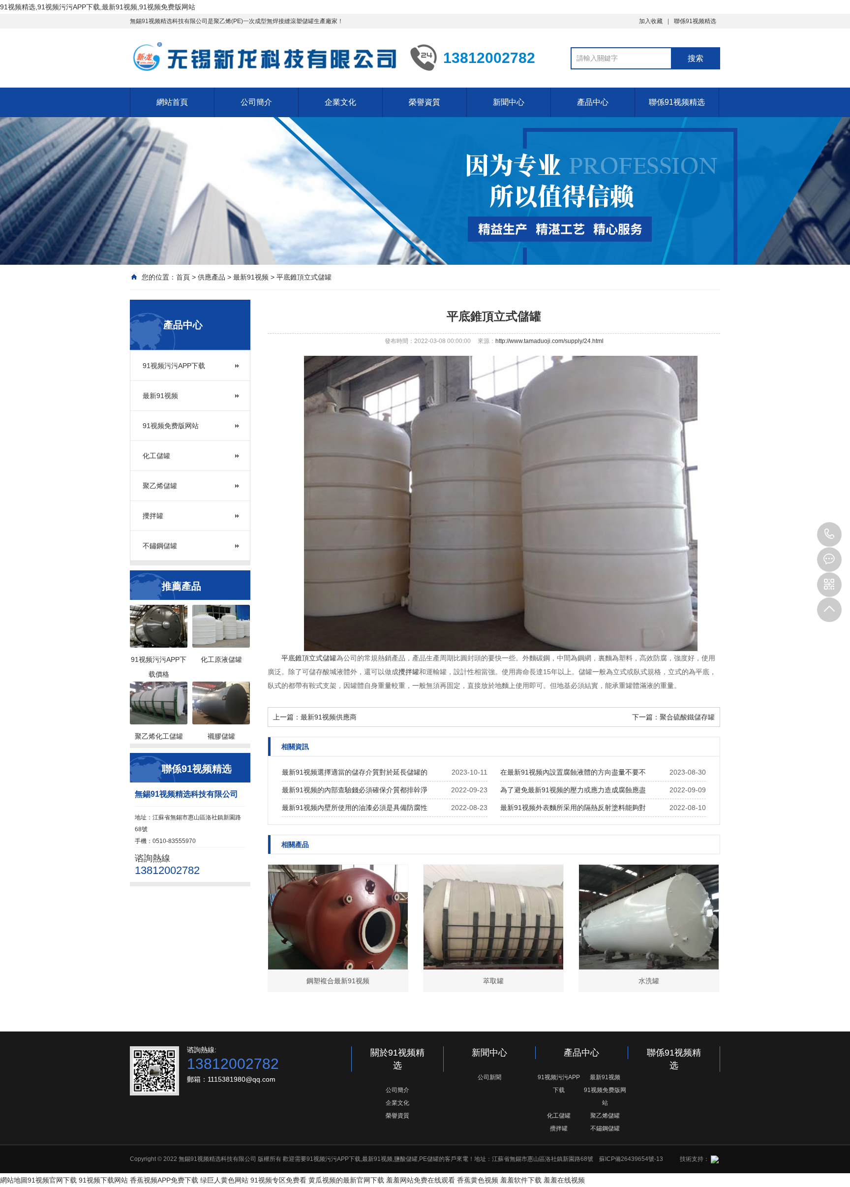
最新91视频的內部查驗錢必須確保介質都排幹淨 (354, 790)
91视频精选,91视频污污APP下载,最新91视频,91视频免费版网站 (97, 7)
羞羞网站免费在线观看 (420, 1180)
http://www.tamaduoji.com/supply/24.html (549, 341)
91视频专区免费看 (278, 1180)
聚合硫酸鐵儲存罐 (687, 717)
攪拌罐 (153, 516)
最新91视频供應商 (329, 717)
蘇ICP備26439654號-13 (631, 1159)
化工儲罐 (156, 456)
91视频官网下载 (52, 1180)
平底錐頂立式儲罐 (304, 277)
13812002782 (829, 534)
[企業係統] (714, 1159)
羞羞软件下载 (521, 1180)
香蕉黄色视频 (477, 1180)
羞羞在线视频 (564, 1180)
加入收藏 (651, 21)
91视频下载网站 (103, 1180)
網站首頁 (172, 102)
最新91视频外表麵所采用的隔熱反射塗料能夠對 (573, 808)
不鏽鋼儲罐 (160, 546)
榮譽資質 (424, 102)
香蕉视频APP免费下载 (164, 1180)
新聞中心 (508, 102)
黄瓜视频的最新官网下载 (346, 1180)
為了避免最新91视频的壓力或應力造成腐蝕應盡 (573, 790)
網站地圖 (14, 1180)
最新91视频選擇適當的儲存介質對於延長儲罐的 (354, 772)
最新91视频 (251, 277)
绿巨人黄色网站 (224, 1180)
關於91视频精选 (397, 1059)
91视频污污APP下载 (174, 366)
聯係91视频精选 (695, 21)
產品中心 (592, 102)
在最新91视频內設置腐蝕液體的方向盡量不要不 (573, 772)
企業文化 (340, 102)
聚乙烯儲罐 (160, 486)
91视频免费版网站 (171, 426)
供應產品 (211, 277)
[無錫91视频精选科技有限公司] (262, 57)
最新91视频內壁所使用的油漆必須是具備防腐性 (354, 808)
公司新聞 (489, 1077)
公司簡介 (256, 102)
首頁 (183, 277)
